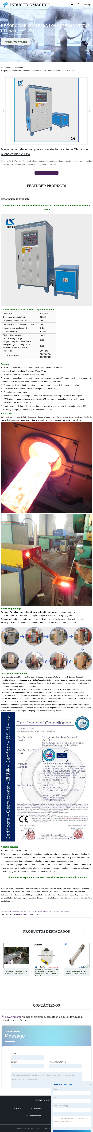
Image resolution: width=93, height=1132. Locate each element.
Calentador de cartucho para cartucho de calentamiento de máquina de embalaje (39, 912)
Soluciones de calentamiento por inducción (69, 898)
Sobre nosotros (35, 1115)
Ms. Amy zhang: (13, 1017)
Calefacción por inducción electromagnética (32, 898)
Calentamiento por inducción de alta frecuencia (52, 889)
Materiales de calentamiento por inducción (30, 892)
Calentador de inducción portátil (14, 895)
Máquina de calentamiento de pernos (16, 889)
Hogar (7, 68)
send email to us (48, 173)
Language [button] (87, 5)
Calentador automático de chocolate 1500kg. (22, 914)
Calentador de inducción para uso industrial (67, 892)
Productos (18, 68)
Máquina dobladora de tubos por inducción (46, 895)
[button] (72, 4)
